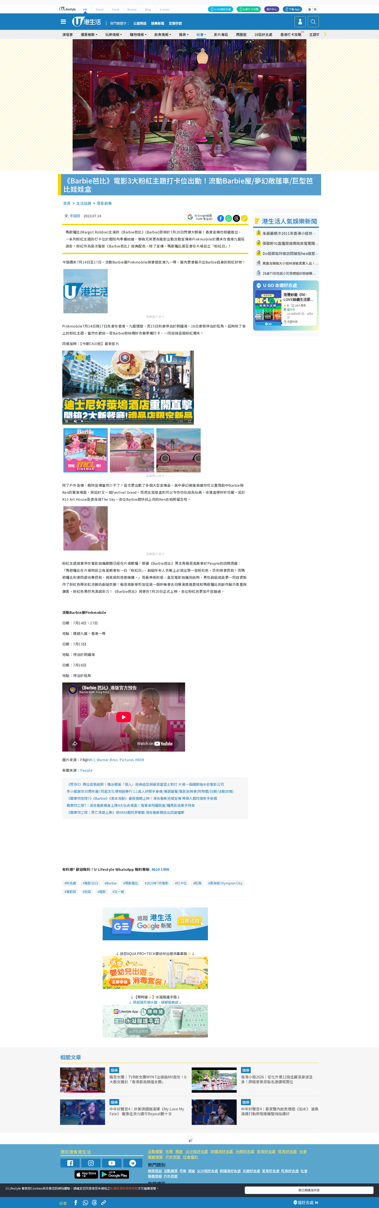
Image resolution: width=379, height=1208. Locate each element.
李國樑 (75, 215)
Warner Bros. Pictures (115, 759)
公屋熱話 (140, 23)
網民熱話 (155, 1170)
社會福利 (190, 1157)
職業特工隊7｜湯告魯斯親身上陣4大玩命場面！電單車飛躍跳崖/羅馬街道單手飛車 (131, 805)
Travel (100, 9)
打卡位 (182, 883)
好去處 (71, 883)
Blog (148, 9)
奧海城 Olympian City (226, 883)
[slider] (127, 421)
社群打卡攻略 (251, 9)
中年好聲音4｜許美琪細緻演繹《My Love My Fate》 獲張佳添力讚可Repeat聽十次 (146, 1111)
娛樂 (114, 1070)
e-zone (164, 9)
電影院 (71, 891)
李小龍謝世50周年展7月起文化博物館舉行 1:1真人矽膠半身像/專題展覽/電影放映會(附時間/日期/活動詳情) (150, 791)
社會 (303, 1151)
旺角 (198, 883)
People (86, 770)
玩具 (87, 891)
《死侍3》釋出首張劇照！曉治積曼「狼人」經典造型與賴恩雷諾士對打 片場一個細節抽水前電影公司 (145, 784)
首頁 (67, 203)
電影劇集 (104, 203)
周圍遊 (241, 34)
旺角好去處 (287, 1151)
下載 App (294, 9)
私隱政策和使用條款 (124, 1188)
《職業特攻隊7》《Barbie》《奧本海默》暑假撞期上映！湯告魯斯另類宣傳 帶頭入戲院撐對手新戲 (142, 798)
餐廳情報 (155, 1157)
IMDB (139, 759)
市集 (169, 1151)
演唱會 (67, 34)
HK (85, 9)
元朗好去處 (245, 1151)
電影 (102, 891)
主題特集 (316, 34)
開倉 (179, 1151)
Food (115, 9)
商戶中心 (271, 9)
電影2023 (91, 883)
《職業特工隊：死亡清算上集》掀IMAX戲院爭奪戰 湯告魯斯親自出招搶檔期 (125, 812)
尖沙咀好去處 (197, 1151)
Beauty (132, 9)
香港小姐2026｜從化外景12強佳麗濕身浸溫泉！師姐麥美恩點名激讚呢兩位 (277, 1079)
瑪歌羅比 (131, 883)
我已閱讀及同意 (309, 1190)
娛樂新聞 (157, 23)
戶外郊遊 (172, 1157)
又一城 (119, 891)
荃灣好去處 (266, 1151)
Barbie (111, 883)
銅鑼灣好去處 (222, 1151)
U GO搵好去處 (222, 9)
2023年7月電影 (157, 883)
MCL (92, 759)
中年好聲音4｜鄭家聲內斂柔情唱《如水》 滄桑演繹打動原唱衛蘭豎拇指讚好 (279, 1111)
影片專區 (221, 34)
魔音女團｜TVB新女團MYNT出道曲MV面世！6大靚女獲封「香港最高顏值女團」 (147, 1079)
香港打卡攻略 (290, 34)
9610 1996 (160, 869)
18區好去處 (263, 34)
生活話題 (83, 203)
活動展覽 (155, 1151)
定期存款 (175, 23)
